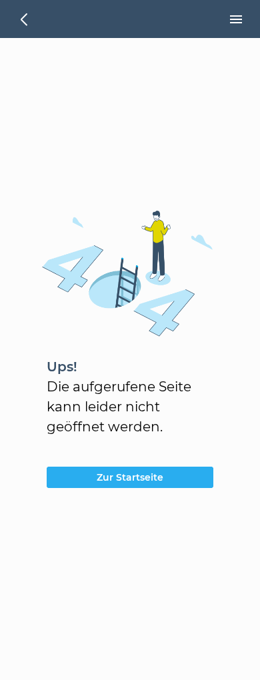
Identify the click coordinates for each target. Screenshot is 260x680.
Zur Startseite (130, 477)
